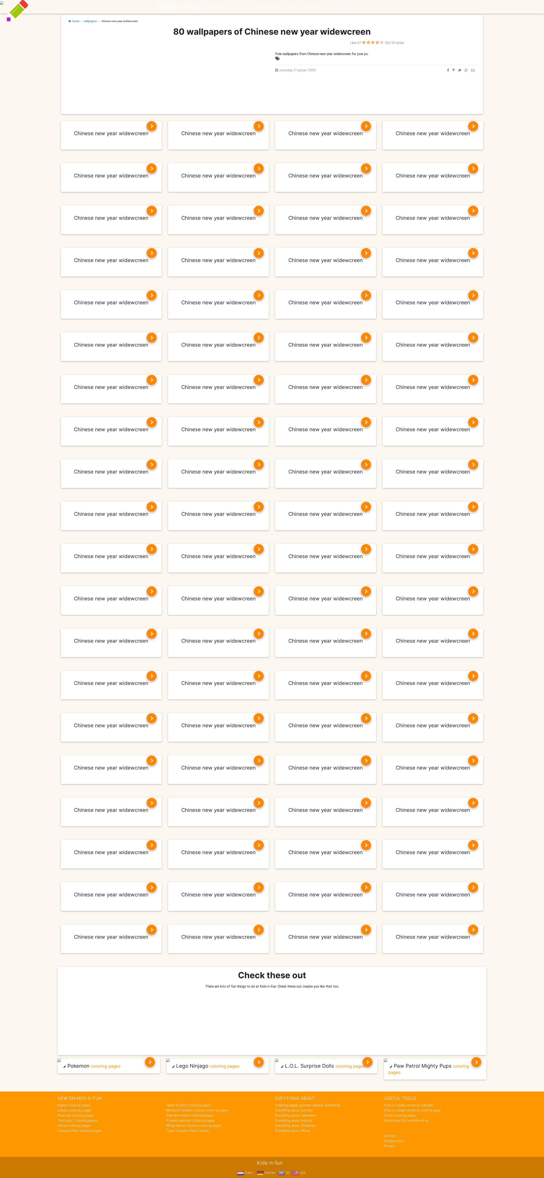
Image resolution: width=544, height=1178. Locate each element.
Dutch (248, 1173)
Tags (329, 7)
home (75, 21)
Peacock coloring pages (76, 1115)
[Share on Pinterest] (453, 70)
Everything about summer (294, 1110)
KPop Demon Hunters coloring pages (193, 1125)
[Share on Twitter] (459, 70)
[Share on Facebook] (448, 70)
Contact (390, 1136)
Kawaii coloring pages (74, 1105)
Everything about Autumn (293, 1120)
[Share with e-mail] (473, 70)
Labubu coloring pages (75, 1110)
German (269, 1173)
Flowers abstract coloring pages (190, 1120)
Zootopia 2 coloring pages (78, 1120)
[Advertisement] (167, 70)
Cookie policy (394, 1141)
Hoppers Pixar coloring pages (80, 1130)
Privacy (389, 1146)
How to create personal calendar (408, 1105)
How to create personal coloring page (412, 1110)
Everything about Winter (292, 1130)
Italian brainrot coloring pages (188, 1105)
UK (287, 1173)
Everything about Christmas (295, 1125)
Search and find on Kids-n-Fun (406, 1120)
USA (302, 1173)
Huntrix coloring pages (74, 1125)
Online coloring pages (400, 1115)
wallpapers (90, 21)
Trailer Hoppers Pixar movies (187, 1130)
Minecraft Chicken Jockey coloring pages (197, 1110)
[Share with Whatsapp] (466, 70)
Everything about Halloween (295, 1115)
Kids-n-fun (178, 6)
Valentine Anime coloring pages (189, 1115)
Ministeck (292, 7)
